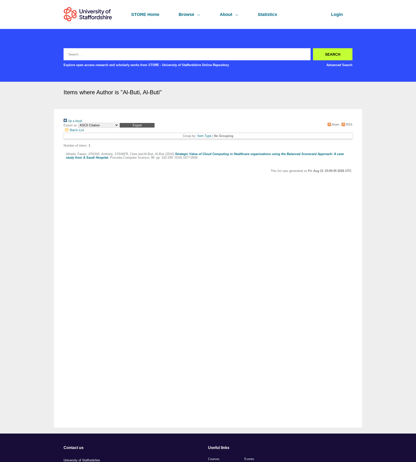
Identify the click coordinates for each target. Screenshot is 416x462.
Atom (335, 124)
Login (337, 14)
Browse (186, 14)
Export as (70, 125)
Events (249, 459)
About (226, 14)
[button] (137, 125)
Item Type (204, 136)
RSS (348, 124)
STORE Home (145, 14)
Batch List (76, 130)
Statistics (267, 14)
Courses (214, 459)
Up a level (74, 121)
